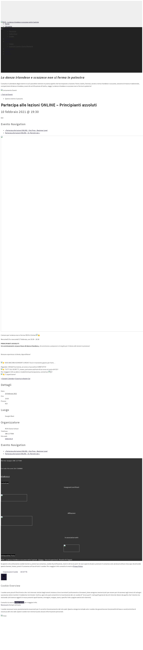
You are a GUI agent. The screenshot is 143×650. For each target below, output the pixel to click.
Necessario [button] (5, 605)
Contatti (8, 54)
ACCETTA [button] (24, 572)
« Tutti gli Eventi (7, 94)
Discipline (12, 31)
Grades (11, 36)
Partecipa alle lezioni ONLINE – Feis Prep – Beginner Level (26, 130)
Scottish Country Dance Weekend (21, 46)
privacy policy (19, 602)
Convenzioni (9, 49)
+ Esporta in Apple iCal (22, 378)
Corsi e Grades (10, 29)
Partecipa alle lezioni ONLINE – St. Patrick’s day (22, 133)
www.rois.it (9, 439)
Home (7, 24)
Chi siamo (8, 26)
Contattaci (5, 483)
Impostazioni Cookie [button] (10, 572)
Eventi (7, 41)
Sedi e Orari (13, 34)
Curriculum (9, 39)
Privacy (41, 560)
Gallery (7, 51)
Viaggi (11, 44)
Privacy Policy (78, 566)
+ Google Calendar (7, 378)
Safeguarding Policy (8, 555)
